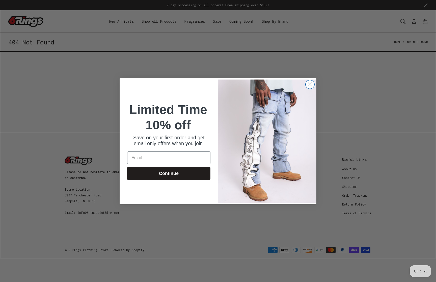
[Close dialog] (310, 84)
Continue (169, 173)
